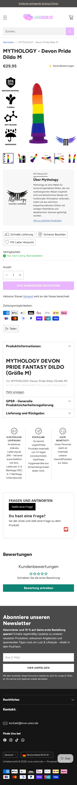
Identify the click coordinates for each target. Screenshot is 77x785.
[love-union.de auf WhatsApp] (23, 741)
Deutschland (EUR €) (38, 754)
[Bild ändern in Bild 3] (33, 158)
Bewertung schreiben (38, 588)
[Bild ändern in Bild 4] (46, 158)
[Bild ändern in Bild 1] (8, 158)
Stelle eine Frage (22, 507)
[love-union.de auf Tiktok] (17, 741)
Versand (28, 296)
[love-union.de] (38, 17)
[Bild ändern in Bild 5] (59, 158)
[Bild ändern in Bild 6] (72, 158)
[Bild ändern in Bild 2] (21, 158)
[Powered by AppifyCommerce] (66, 529)
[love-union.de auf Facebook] (5, 741)
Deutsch (9, 754)
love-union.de (35, 761)
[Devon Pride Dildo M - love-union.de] (38, 112)
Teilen (13, 328)
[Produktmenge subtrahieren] (6, 275)
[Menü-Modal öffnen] (5, 17)
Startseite (8, 42)
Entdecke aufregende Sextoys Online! (38, 3)
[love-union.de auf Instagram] (11, 741)
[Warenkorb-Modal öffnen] (71, 17)
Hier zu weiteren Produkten (47, 220)
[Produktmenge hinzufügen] (20, 275)
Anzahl (7, 267)
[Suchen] (70, 31)
